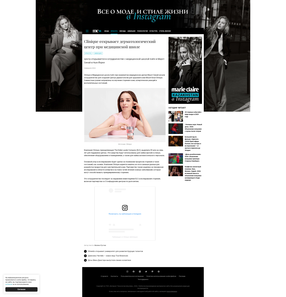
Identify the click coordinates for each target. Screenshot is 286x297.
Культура (153, 31)
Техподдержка (143, 279)
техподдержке (172, 291)
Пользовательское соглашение (132, 276)
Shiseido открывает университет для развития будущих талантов (115, 251)
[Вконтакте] (140, 271)
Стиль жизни (165, 31)
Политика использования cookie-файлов (161, 276)
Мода (106, 31)
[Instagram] (127, 271)
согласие (8, 284)
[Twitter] (146, 271)
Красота (114, 31)
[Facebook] (134, 271)
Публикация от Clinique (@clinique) (125, 237)
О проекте (104, 276)
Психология (142, 31)
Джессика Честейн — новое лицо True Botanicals (108, 256)
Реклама (182, 276)
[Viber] (152, 271)
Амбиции (131, 31)
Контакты (114, 276)
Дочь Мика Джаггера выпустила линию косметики (109, 260)
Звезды (122, 31)
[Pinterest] (159, 271)
